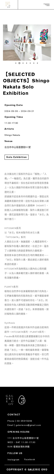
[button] (11, 42)
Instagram (14, 459)
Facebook (29, 459)
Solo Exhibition (16, 157)
